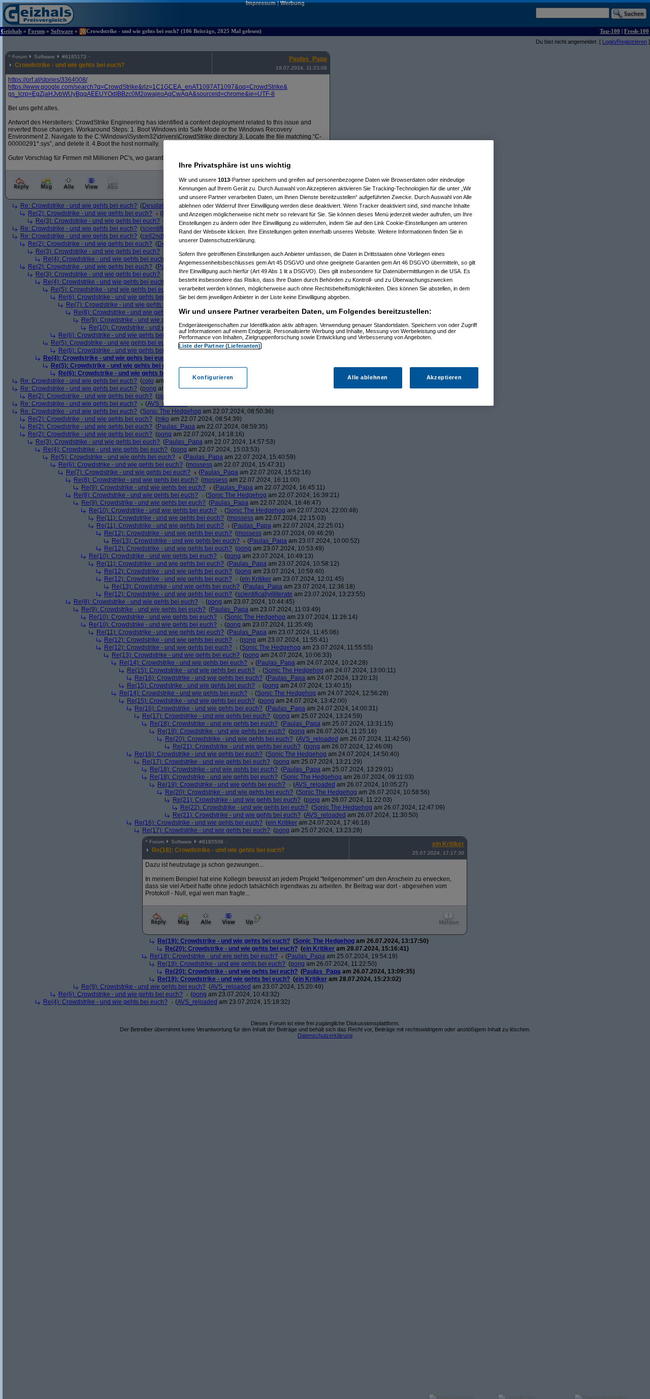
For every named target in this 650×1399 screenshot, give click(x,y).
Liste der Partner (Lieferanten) (220, 346)
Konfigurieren (212, 377)
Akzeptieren (444, 377)
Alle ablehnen (367, 377)
